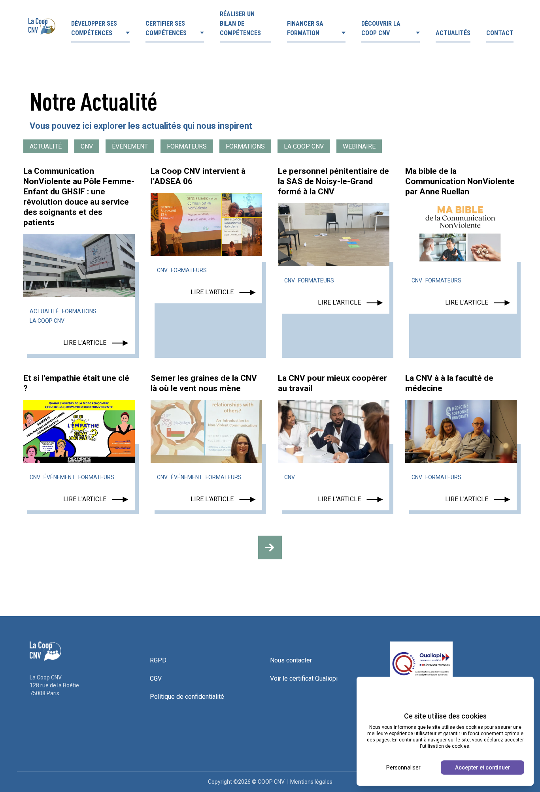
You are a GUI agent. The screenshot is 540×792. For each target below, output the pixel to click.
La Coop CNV (304, 146)
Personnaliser (403, 767)
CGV (156, 678)
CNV (87, 146)
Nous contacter (291, 660)
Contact (500, 33)
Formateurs (187, 146)
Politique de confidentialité (187, 696)
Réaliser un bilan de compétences (240, 23)
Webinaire (359, 146)
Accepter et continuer (482, 767)
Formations (245, 146)
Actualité (46, 146)
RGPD (158, 660)
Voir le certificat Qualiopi (304, 678)
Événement (130, 146)
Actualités (453, 33)
